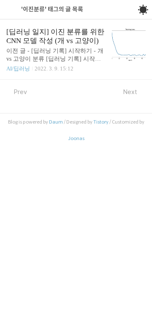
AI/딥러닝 (18, 68)
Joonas (76, 138)
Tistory (101, 122)
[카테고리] (10, 9)
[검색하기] (123, 9)
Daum (56, 122)
